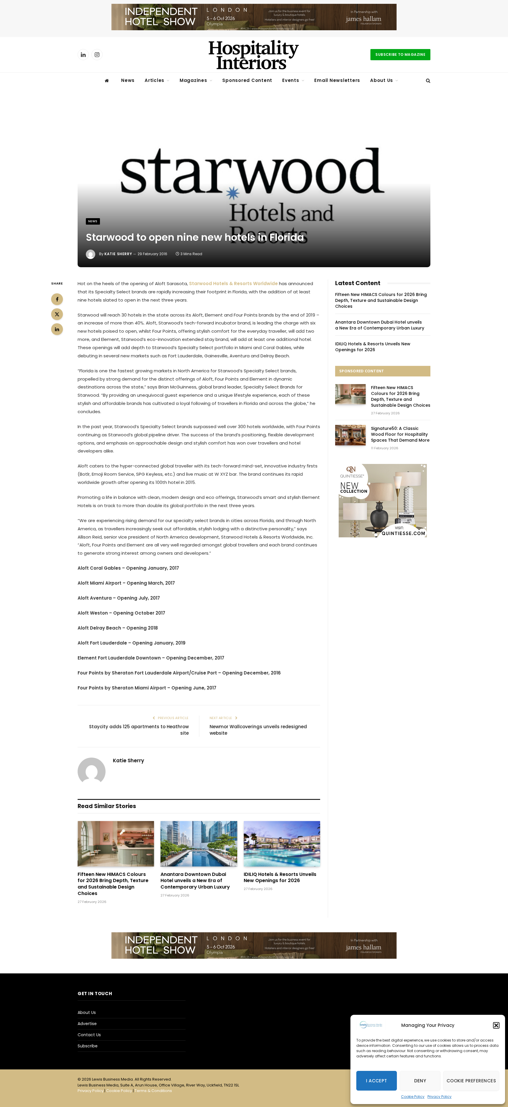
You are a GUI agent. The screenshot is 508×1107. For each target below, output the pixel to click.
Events (290, 80)
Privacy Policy (439, 1096)
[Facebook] (57, 299)
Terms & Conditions (153, 1090)
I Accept (376, 1081)
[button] (496, 1025)
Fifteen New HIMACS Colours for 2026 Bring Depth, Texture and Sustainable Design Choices (113, 884)
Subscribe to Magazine (400, 54)
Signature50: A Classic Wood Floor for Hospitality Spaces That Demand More (400, 434)
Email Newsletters (337, 80)
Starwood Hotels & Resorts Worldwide (233, 283)
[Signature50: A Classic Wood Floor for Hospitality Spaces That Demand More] (350, 435)
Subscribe (88, 1046)
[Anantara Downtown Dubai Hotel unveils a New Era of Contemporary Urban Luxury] (199, 844)
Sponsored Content (247, 80)
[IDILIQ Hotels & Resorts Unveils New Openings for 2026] (282, 844)
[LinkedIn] (57, 329)
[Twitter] (57, 314)
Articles (154, 80)
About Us (381, 80)
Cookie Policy (413, 1096)
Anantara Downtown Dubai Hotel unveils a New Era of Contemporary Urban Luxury (195, 880)
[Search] (427, 80)
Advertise (87, 1024)
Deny (420, 1081)
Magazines (193, 80)
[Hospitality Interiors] (254, 54)
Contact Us (89, 1035)
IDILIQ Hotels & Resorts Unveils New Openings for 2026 (280, 877)
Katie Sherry (118, 253)
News (128, 80)
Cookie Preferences (471, 1081)
